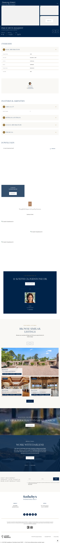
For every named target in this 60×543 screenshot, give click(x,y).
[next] (31, 343)
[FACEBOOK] (24, 514)
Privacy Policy (30, 484)
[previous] (28, 343)
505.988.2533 (34, 523)
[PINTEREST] (35, 514)
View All (49, 20)
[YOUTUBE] (33, 514)
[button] (30, 457)
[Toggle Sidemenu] (57, 3)
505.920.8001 (30, 86)
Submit (56, 478)
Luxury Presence (39, 536)
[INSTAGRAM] (27, 514)
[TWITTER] (30, 514)
